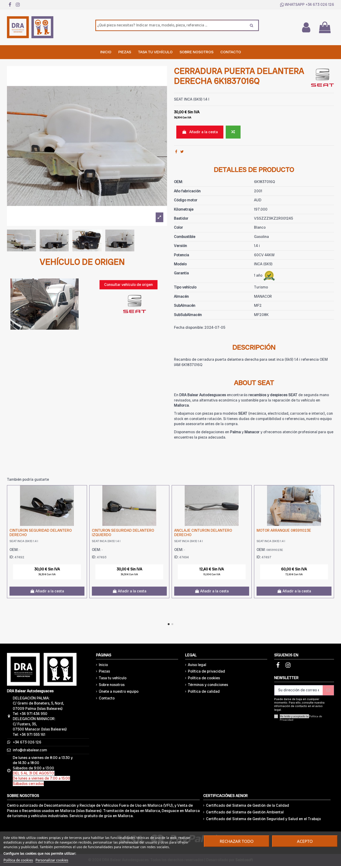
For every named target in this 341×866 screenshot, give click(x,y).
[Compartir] (176, 151)
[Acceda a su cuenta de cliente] (306, 27)
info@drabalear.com (30, 750)
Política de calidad (204, 691)
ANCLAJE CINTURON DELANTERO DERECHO (203, 532)
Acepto (305, 841)
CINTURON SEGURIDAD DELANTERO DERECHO (41, 532)
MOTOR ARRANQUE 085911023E (284, 530)
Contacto (107, 698)
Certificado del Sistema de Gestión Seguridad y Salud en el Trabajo (263, 818)
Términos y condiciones (208, 684)
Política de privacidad (206, 671)
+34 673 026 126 (320, 4)
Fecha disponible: (188, 327)
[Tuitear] (182, 151)
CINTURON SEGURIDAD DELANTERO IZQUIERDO (123, 532)
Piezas (104, 671)
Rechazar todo (237, 841)
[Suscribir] (328, 690)
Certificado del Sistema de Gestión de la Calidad (247, 805)
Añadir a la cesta (203, 132)
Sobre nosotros (112, 684)
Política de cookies (204, 678)
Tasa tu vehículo (112, 678)
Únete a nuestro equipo (118, 691)
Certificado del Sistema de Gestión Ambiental (245, 812)
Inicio (103, 664)
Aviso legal (197, 664)
